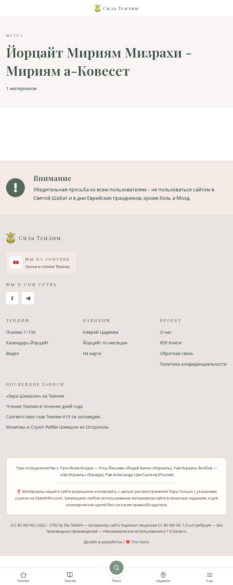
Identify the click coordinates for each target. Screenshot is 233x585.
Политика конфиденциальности (193, 364)
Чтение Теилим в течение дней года (44, 406)
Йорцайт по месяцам (105, 343)
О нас (166, 332)
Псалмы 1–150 (20, 332)
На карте (92, 353)
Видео (12, 353)
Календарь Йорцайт (27, 343)
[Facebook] (12, 298)
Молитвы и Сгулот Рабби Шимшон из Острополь (57, 427)
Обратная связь (176, 353)
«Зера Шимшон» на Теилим (35, 396)
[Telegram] (28, 298)
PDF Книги (170, 343)
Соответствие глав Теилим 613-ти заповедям (53, 417)
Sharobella (140, 542)
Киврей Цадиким (100, 332)
